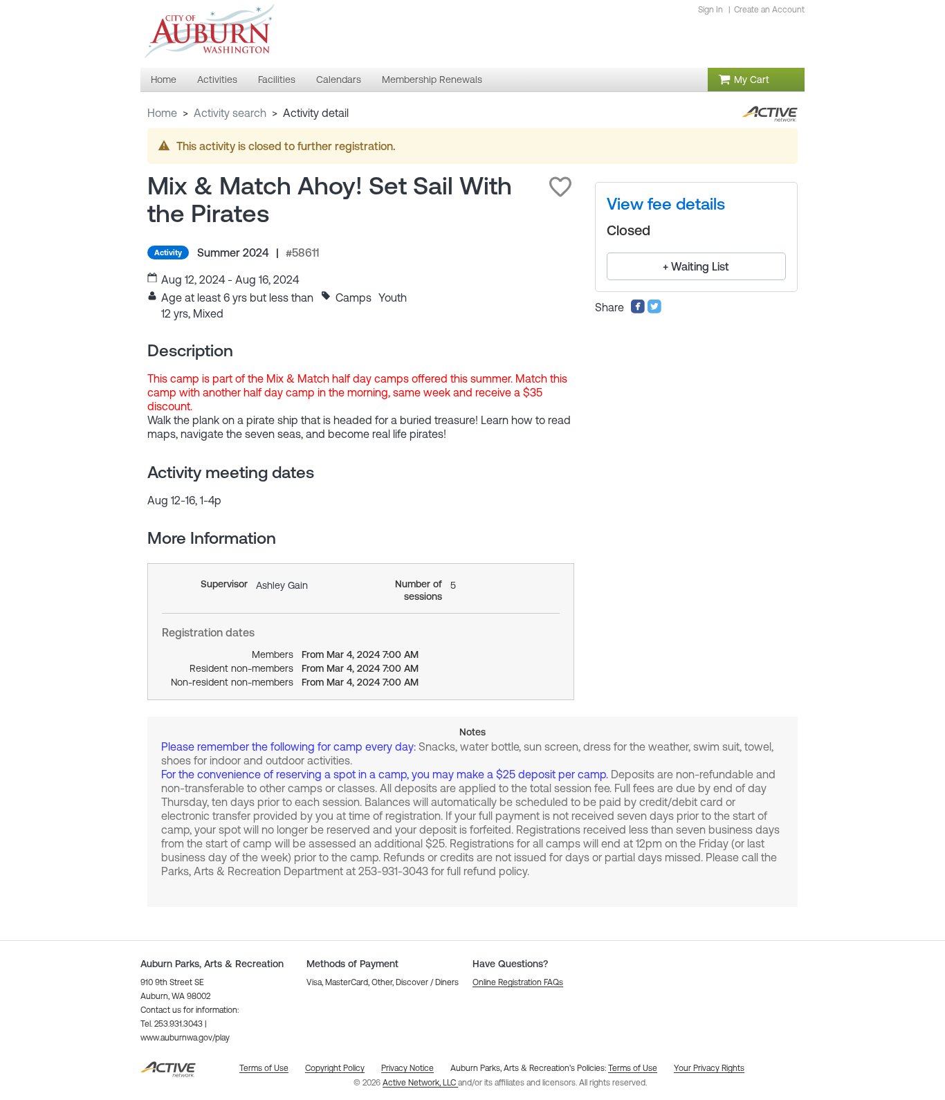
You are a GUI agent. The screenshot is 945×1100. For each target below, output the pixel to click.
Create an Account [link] (769, 10)
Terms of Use (632, 1068)
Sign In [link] (710, 10)
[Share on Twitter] (654, 310)
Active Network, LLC (420, 1083)
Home (162, 113)
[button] (560, 187)
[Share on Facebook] (638, 310)
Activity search (230, 113)
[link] (666, 204)
